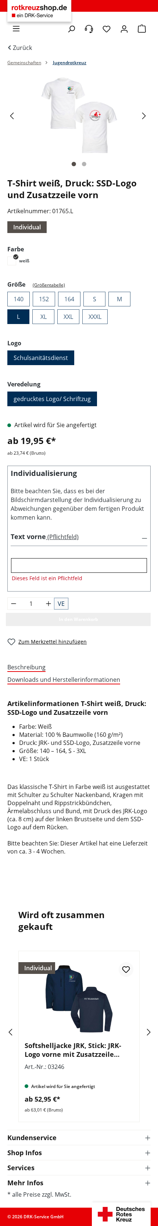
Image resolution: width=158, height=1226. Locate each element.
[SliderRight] (137, 1032)
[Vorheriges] (12, 115)
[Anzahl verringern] (13, 604)
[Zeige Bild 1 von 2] (74, 164)
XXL (68, 317)
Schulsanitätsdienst (41, 358)
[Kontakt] (89, 29)
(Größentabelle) (49, 285)
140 (19, 299)
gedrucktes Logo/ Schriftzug (52, 399)
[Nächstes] (145, 115)
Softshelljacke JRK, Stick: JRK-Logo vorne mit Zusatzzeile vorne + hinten (73, 1050)
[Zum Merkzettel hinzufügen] (126, 969)
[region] (79, 122)
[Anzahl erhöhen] (48, 604)
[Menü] (16, 28)
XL (43, 317)
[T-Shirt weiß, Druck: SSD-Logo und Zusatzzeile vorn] (78, 115)
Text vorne (28, 536)
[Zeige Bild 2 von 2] (84, 164)
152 (44, 299)
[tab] (77, 667)
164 (69, 299)
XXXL (95, 317)
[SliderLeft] (20, 1032)
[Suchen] (71, 29)
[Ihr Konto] (124, 29)
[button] (79, 537)
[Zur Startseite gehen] (39, 11)
